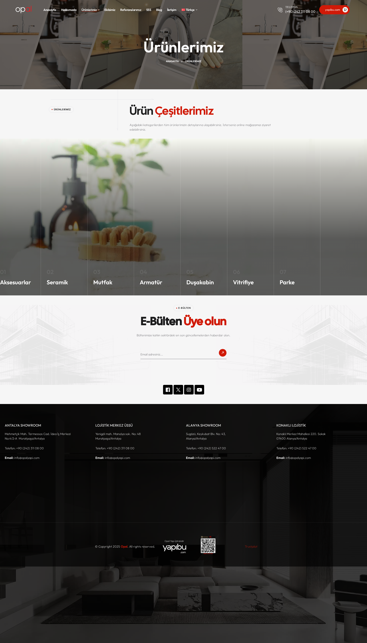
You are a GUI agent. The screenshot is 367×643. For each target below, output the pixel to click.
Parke (287, 282)
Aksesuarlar (15, 282)
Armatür (151, 282)
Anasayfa (172, 61)
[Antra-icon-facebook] (168, 389)
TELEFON (291, 7)
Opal (124, 546)
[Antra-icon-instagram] (189, 389)
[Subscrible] (223, 354)
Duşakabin (200, 282)
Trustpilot (251, 546)
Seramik (57, 282)
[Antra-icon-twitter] (178, 389)
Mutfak (102, 282)
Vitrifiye (243, 282)
